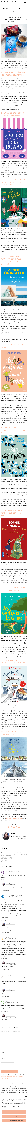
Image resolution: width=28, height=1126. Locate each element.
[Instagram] (4, 2)
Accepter (14, 1112)
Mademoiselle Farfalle (12, 871)
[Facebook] (10, 2)
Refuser (14, 1116)
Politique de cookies (13, 1124)
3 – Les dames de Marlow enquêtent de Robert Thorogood (13, 182)
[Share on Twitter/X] (4, 848)
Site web (3, 1064)
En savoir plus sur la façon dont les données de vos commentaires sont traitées (13, 1076)
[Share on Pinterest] (6, 848)
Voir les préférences (14, 1120)
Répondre (5, 880)
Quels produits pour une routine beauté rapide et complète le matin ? (7, 857)
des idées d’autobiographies (14, 818)
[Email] (12, 2)
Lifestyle (18, 17)
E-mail (3, 1058)
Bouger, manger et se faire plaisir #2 (20, 854)
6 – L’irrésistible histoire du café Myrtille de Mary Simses (13, 430)
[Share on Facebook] (2, 848)
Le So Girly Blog (14, 9)
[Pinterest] (7, 2)
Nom (2, 1052)
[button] (26, 2)
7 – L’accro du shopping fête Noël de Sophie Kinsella (12, 513)
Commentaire (4, 1035)
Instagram (18, 843)
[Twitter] (2, 2)
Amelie (8, 883)
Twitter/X (13, 843)
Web (9, 843)
